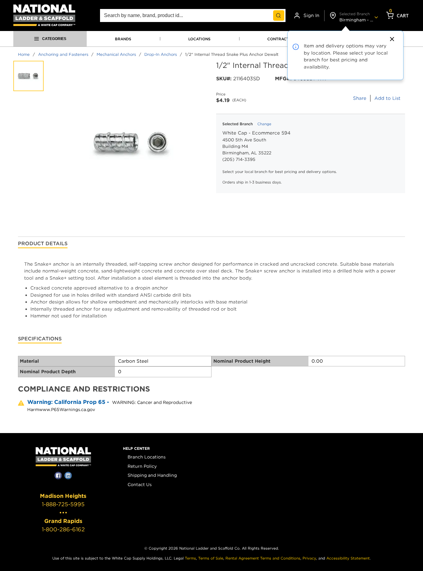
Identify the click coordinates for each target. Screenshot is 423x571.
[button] (136, 448)
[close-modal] (391, 39)
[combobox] (193, 15)
